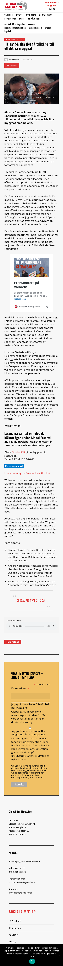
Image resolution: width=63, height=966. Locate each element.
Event (22, 18)
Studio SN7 (18, 452)
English (48, 27)
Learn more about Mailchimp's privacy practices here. (27, 776)
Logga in (51, 5)
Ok (32, 961)
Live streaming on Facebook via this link (27, 473)
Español (7, 31)
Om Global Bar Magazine (14, 24)
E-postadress (20, 688)
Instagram (16, 928)
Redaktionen (14, 59)
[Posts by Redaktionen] (6, 59)
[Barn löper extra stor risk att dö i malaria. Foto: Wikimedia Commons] (31, 89)
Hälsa (22, 39)
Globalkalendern (35, 27)
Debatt (19, 15)
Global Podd (45, 15)
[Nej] (59, 955)
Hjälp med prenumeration (15, 27)
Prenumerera (52, 2)
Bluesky (12, 941)
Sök (50, 9)
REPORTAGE (30, 15)
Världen (8, 15)
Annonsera (32, 24)
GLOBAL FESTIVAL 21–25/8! (31, 600)
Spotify (15, 934)
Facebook (16, 921)
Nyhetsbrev (10, 18)
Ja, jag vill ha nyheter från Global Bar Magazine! (30, 705)
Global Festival (11, 39)
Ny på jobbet (34, 18)
